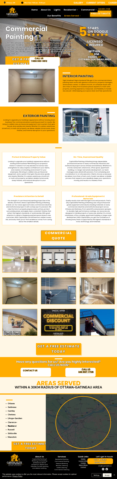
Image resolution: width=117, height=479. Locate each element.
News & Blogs (83, 465)
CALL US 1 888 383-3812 (39, 60)
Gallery (83, 459)
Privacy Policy (17, 476)
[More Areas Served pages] (80, 15)
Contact (83, 467)
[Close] (114, 475)
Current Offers (83, 461)
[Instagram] (103, 469)
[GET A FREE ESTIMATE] (35, 372)
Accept (107, 475)
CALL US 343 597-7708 (86, 370)
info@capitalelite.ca (105, 466)
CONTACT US (30, 370)
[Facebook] (107, 469)
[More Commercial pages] (96, 9)
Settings (96, 475)
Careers (83, 463)
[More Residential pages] (77, 9)
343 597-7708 (104, 9)
